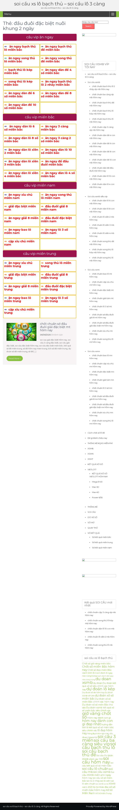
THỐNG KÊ (93, 507)
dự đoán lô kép (100, 688)
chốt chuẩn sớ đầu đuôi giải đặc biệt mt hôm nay (55, 327)
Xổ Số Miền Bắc (101, 787)
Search (88, 26)
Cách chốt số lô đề (96, 433)
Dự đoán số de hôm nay (93, 692)
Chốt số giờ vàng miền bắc (96, 663)
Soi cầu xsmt (94, 270)
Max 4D (95, 492)
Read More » (15, 358)
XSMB (90, 448)
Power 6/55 (97, 497)
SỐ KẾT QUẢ (94, 533)
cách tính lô (88, 673)
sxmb (106, 784)
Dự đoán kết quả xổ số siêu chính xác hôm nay (99, 686)
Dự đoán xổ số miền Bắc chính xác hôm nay (98, 700)
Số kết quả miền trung (102, 542)
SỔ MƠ (91, 522)
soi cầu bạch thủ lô (99, 745)
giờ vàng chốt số (96, 715)
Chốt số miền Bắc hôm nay (98, 668)
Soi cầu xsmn (94, 351)
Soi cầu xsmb (94, 82)
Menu (7, 14)
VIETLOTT (92, 469)
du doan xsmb (96, 680)
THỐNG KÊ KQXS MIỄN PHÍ (100, 443)
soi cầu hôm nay (96, 760)
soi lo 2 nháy (93, 781)
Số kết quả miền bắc (101, 537)
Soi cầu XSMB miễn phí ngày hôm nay (98, 775)
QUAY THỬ (93, 528)
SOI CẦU (92, 512)
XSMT (90, 459)
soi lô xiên (105, 780)
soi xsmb (100, 784)
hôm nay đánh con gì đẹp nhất (97, 722)
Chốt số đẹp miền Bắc (100, 670)
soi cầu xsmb (101, 772)
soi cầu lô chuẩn (95, 769)
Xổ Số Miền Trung (103, 793)
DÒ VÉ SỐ (92, 517)
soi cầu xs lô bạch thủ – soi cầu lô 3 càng (59, 4)
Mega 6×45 (97, 482)
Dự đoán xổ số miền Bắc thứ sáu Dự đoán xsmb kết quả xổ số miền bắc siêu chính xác (98, 707)
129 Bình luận (57, 335)
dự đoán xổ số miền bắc (97, 697)
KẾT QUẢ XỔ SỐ (95, 464)
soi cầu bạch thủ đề (95, 753)
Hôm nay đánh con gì (99, 717)
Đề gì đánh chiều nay (97, 438)
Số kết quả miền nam (102, 547)
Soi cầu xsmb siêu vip (98, 196)
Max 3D (95, 487)
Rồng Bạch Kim (94, 733)
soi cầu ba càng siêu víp (98, 742)
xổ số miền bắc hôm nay (98, 788)
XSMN (90, 454)
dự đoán (97, 683)
